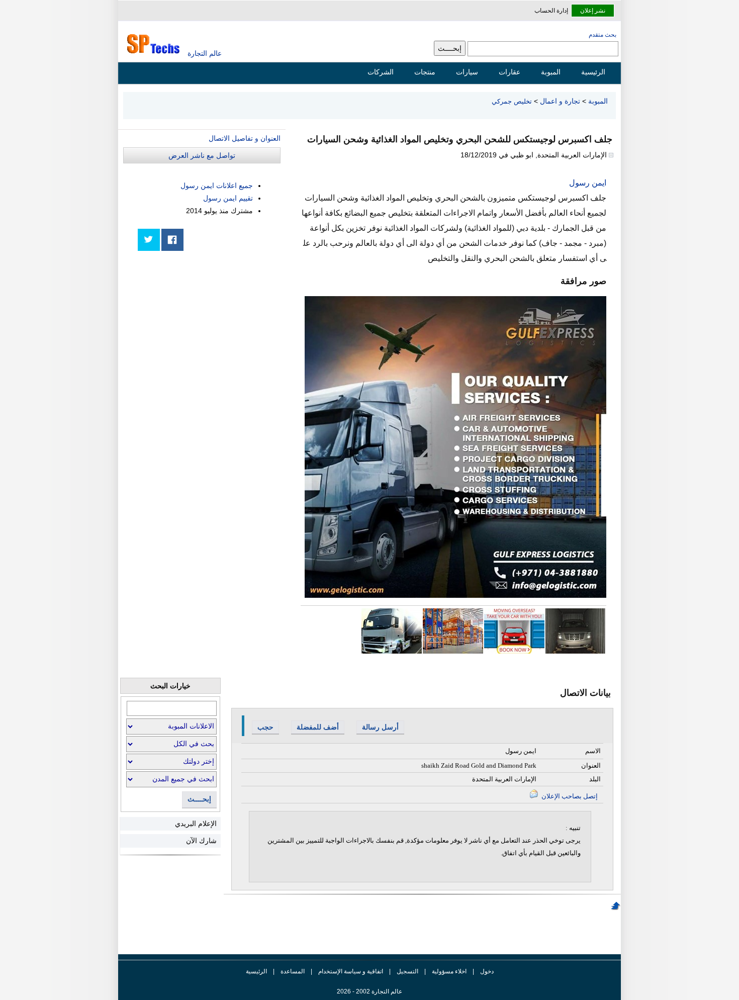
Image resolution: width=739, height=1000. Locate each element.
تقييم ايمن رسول (228, 198)
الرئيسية (593, 72)
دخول (487, 971)
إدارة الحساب (551, 10)
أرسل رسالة (380, 727)
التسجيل (407, 971)
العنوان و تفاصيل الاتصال (245, 138)
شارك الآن (201, 841)
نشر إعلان (592, 10)
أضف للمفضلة (318, 727)
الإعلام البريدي (196, 824)
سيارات (467, 72)
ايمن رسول (587, 182)
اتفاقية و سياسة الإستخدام (350, 971)
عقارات (509, 72)
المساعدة (293, 971)
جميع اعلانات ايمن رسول (216, 185)
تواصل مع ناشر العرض (201, 155)
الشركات (380, 72)
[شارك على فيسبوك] (172, 240)
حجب (265, 727)
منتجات (424, 72)
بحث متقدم (602, 34)
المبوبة (551, 72)
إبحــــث (199, 799)
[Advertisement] (205, 328)
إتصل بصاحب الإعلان (568, 796)
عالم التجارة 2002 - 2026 (369, 991)
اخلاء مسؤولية (449, 971)
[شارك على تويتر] (149, 240)
